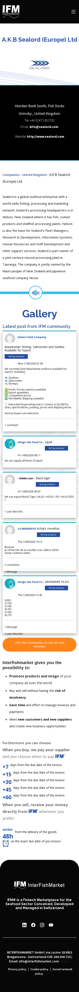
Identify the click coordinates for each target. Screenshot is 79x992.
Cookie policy (39, 969)
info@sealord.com (43, 127)
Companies (11, 175)
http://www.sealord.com (45, 136)
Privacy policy (17, 969)
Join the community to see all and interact (39, 644)
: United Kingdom (33, 175)
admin (65, 961)
